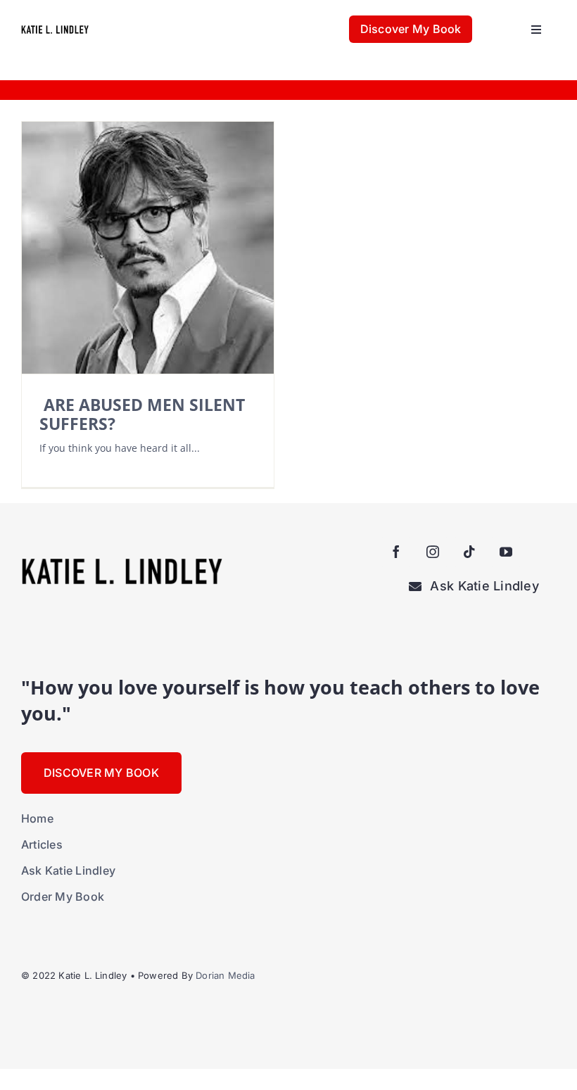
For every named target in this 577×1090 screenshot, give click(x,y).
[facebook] (396, 551)
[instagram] (433, 551)
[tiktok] (469, 551)
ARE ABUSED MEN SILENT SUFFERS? (142, 414)
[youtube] (506, 551)
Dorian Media (225, 975)
